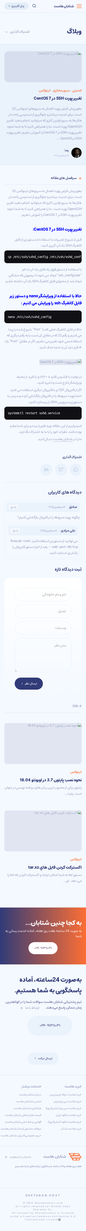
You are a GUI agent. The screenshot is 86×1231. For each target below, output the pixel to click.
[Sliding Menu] (79, 6)
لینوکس (44, 90)
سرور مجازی (61, 90)
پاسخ (13, 507)
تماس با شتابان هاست (28, 1101)
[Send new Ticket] (20, 1025)
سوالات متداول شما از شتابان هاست (21, 1128)
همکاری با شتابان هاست (27, 1108)
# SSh (77, 706)
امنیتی (77, 90)
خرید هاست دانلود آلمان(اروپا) (65, 1122)
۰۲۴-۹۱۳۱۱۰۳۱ (50, 1025)
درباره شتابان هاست (30, 1094)
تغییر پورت (73, 229)
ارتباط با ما (32, 1008)
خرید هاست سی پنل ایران (67, 1101)
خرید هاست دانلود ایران (69, 1115)
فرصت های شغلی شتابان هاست (23, 1115)
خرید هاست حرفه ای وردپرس (65, 1094)
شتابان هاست (64, 6)
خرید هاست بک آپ (71, 1128)
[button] (34, 6)
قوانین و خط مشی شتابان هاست (23, 1122)
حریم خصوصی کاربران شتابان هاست (21, 1135)
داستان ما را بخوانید (20, 1157)
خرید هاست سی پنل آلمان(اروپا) (64, 1108)
